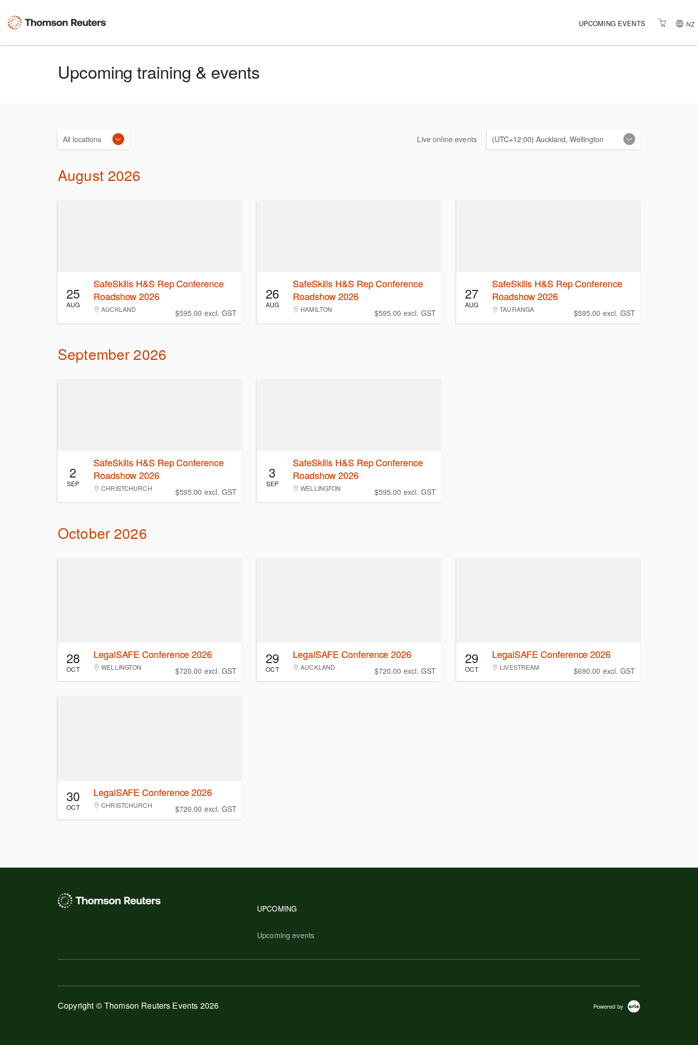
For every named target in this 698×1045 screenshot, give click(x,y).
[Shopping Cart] (662, 22)
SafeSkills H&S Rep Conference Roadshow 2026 (159, 290)
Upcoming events (612, 23)
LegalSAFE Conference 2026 (153, 654)
